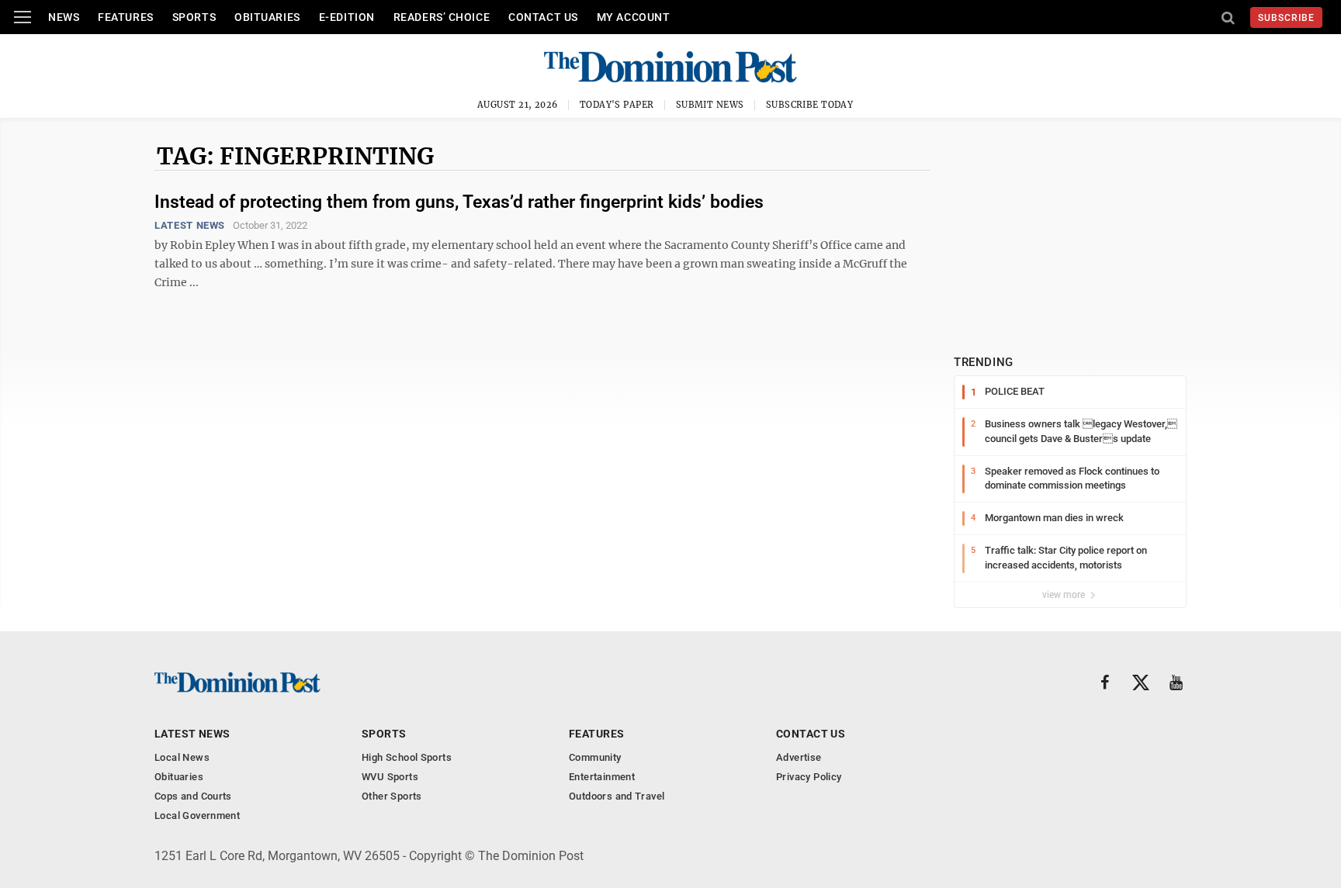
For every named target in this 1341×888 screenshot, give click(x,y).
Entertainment (602, 777)
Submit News (710, 104)
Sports (194, 17)
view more (1064, 594)
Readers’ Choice (441, 17)
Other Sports (392, 796)
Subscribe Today (810, 104)
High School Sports (407, 757)
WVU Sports (390, 777)
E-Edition (347, 17)
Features (125, 17)
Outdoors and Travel (616, 796)
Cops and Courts (193, 796)
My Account (633, 17)
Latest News (189, 225)
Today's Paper (617, 104)
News (63, 17)
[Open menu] (22, 17)
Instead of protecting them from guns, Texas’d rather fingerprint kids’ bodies (459, 202)
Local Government (197, 815)
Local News (182, 757)
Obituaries (267, 17)
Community (595, 757)
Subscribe (1286, 17)
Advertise (799, 757)
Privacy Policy (808, 777)
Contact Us (543, 17)
